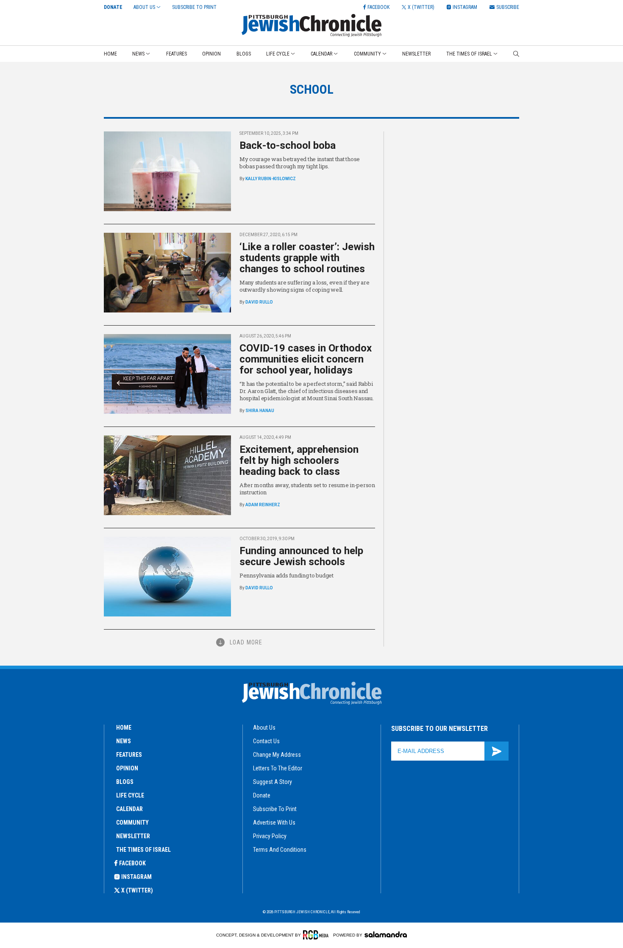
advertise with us (274, 822)
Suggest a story (272, 781)
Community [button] (367, 54)
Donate (113, 7)
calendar (129, 809)
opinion (127, 768)
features (129, 754)
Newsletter (416, 54)
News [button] (138, 54)
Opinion (211, 54)
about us (264, 727)
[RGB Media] (317, 935)
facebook (132, 863)
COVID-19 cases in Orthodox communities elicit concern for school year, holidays (305, 359)
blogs (125, 781)
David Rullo (259, 302)
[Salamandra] (385, 934)
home (123, 727)
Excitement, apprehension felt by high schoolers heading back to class (299, 460)
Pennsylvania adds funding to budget (286, 575)
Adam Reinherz (262, 504)
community (132, 822)
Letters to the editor (277, 768)
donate (261, 795)
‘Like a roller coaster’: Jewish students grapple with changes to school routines (307, 258)
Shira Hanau (259, 410)
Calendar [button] (321, 54)
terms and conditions (279, 849)
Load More (246, 642)
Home (110, 54)
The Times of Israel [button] (469, 54)
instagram (136, 876)
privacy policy (269, 836)
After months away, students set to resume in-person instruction (307, 488)
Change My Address (277, 754)
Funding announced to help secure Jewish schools (301, 556)
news (123, 741)
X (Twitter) (137, 890)
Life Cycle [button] (277, 54)
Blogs (243, 54)
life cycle (130, 795)
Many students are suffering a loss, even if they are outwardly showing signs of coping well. (304, 286)
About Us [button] (144, 7)
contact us (266, 741)
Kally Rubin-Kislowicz (270, 178)
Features (176, 54)
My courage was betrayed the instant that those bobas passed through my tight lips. (299, 162)
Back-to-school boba (287, 145)
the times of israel (143, 849)
